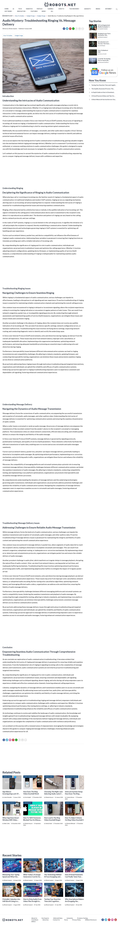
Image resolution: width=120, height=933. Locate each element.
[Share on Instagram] (10, 740)
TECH (20, 8)
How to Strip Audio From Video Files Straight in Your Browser (32, 901)
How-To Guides (7, 35)
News (43, 11)
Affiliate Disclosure (91, 920)
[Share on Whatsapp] (73, 28)
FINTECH (39, 8)
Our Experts (45, 918)
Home (6, 8)
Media (98, 8)
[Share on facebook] (64, 28)
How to (61, 8)
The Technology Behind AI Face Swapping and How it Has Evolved (52, 877)
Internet (108, 8)
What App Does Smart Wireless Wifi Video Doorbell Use (10, 820)
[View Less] (82, 28)
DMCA (33, 921)
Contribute (34, 920)
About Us (34, 918)
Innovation (21, 11)
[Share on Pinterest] (70, 28)
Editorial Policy (57, 918)
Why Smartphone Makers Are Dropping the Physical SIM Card (74, 901)
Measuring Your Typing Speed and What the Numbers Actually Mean (11, 877)
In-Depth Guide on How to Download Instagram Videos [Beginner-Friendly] (102, 92)
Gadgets (87, 8)
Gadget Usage (19, 35)
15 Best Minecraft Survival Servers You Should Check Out (103, 99)
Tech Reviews (74, 8)
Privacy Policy (76, 920)
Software (8, 11)
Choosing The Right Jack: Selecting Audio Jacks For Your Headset (53, 794)
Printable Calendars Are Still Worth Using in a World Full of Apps (11, 901)
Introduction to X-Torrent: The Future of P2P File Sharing (104, 43)
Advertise (46, 920)
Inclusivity (70, 918)
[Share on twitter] (67, 28)
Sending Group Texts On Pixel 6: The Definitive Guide (104, 34)
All (52, 11)
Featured (34, 11)
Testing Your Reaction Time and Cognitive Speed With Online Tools (53, 901)
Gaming (50, 8)
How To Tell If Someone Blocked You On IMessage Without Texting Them (32, 820)
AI (13, 8)
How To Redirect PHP (103, 51)
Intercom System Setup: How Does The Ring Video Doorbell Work (74, 794)
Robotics (29, 8)
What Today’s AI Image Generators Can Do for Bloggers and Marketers (32, 877)
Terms (66, 920)
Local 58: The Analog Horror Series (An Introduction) (104, 59)
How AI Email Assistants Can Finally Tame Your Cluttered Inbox (74, 877)
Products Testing (82, 918)
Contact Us (56, 920)
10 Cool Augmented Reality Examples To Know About (104, 26)
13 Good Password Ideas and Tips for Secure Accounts (102, 96)
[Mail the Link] (79, 28)
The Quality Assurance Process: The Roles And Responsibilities (102, 88)
